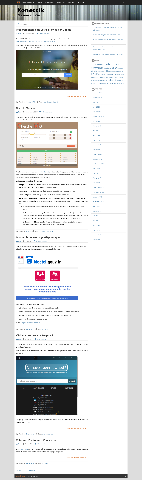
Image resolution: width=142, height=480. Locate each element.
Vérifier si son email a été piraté (34, 335)
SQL (123, 80)
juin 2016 (96, 216)
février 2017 (97, 178)
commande (97, 67)
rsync (97, 80)
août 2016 (96, 206)
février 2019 (97, 126)
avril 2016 (96, 225)
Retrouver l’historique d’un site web (37, 440)
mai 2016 (96, 221)
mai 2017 (96, 173)
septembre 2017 (98, 164)
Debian (113, 67)
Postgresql (101, 77)
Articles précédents (27, 470)
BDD (111, 65)
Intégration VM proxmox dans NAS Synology (108, 54)
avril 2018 (96, 135)
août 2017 (96, 168)
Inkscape (119, 71)
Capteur (118, 65)
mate (107, 74)
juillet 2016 (97, 211)
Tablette (103, 84)
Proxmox (111, 77)
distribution (120, 68)
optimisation (47, 102)
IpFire (123, 71)
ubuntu (110, 83)
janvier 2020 (97, 112)
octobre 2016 (97, 197)
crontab (107, 68)
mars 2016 (96, 230)
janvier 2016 (97, 239)
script (101, 80)
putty (116, 77)
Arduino (100, 64)
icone (115, 71)
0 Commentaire (44, 33)
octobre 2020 (97, 93)
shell (111, 80)
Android (94, 65)
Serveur (106, 80)
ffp (96, 71)
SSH (92, 84)
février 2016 (97, 235)
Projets (40, 2)
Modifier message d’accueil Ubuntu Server (107, 35)
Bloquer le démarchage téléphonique (38, 237)
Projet (44, 231)
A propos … (82, 2)
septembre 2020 (98, 97)
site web (55, 102)
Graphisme (111, 71)
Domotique (49, 2)
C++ (114, 65)
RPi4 (94, 80)
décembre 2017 (98, 154)
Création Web (60, 2)
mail (99, 74)
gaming (103, 71)
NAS (110, 74)
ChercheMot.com (26, 108)
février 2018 (97, 145)
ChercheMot (45, 172)
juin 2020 (96, 102)
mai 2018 (96, 131)
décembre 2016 (98, 187)
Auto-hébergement (28, 2)
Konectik (30, 9)
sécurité (44, 434)
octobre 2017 (97, 159)
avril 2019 (96, 121)
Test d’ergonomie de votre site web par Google (43, 29)
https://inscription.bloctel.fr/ (31, 323)
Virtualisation (118, 84)
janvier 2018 (97, 150)
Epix (19, 33)
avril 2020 (96, 107)
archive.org (24, 449)
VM (124, 83)
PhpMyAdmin (94, 77)
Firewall (99, 71)
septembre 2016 (98, 202)
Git (106, 71)
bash (107, 64)
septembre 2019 (98, 116)
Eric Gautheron (33, 476)
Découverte (71, 2)
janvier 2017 (97, 183)
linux (94, 74)
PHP (40, 231)
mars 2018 (96, 140)
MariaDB (102, 74)
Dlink (93, 71)
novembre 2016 (98, 192)
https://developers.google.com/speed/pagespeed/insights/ (35, 41)
